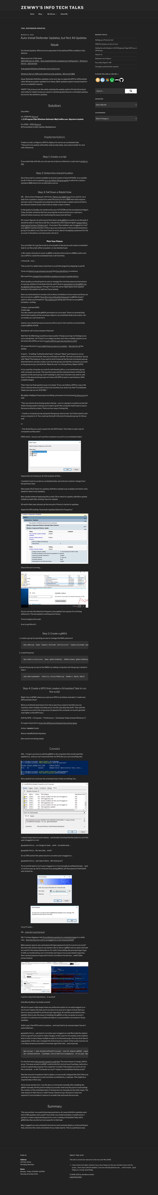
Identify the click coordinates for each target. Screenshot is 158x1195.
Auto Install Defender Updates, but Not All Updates (54, 38)
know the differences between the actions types (58, 723)
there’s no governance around (40, 271)
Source (35, 117)
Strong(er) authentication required (106, 66)
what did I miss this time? (35, 932)
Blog (40, 14)
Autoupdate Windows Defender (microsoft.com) (40, 69)
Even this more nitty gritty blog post (55, 297)
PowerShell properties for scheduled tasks (59, 937)
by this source (80, 395)
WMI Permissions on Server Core (106, 44)
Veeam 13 (98, 54)
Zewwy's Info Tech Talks (52, 7)
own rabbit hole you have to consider (52, 346)
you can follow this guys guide (57, 180)
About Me (64, 14)
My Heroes (51, 14)
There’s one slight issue (61, 197)
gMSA (64, 220)
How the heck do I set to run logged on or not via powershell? (50, 940)
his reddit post (51, 300)
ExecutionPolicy (62, 271)
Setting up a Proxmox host (104, 40)
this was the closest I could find (47, 1062)
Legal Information (76, 1177)
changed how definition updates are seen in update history (55, 276)
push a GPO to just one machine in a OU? (61, 341)
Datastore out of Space (103, 58)
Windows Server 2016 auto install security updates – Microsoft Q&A (48, 74)
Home (32, 14)
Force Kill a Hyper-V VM (103, 62)
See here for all (74, 346)
